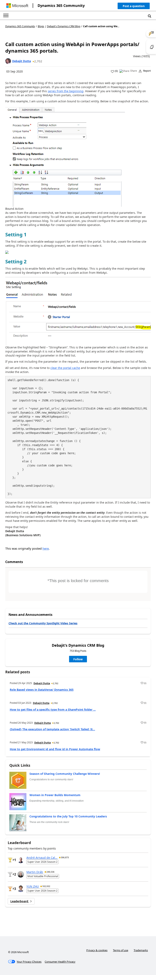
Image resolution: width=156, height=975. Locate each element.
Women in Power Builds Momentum (54, 795)
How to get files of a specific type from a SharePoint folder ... (53, 709)
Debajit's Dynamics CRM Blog (63, 26)
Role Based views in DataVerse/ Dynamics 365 (42, 690)
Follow (78, 659)
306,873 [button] (65, 857)
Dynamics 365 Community (61, 5)
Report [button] (147, 70)
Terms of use (120, 950)
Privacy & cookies (96, 950)
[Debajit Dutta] (8, 61)
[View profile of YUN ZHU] (20, 888)
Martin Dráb (34, 872)
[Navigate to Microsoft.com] (17, 5)
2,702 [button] (38, 61)
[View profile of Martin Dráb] (20, 874)
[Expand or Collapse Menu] (6, 15)
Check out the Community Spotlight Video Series (43, 623)
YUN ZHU (32, 886)
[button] (134, 7)
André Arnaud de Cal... (41, 857)
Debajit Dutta (21, 61)
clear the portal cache (65, 368)
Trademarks (141, 950)
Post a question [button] (134, 6)
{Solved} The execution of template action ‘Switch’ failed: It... (52, 729)
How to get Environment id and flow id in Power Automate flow (55, 749)
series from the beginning (65, 91)
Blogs (41, 26)
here (45, 548)
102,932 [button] (46, 886)
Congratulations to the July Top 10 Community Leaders (68, 816)
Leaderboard (19, 901)
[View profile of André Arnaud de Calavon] (20, 860)
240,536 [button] (50, 871)
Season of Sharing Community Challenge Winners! (64, 774)
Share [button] (133, 70)
